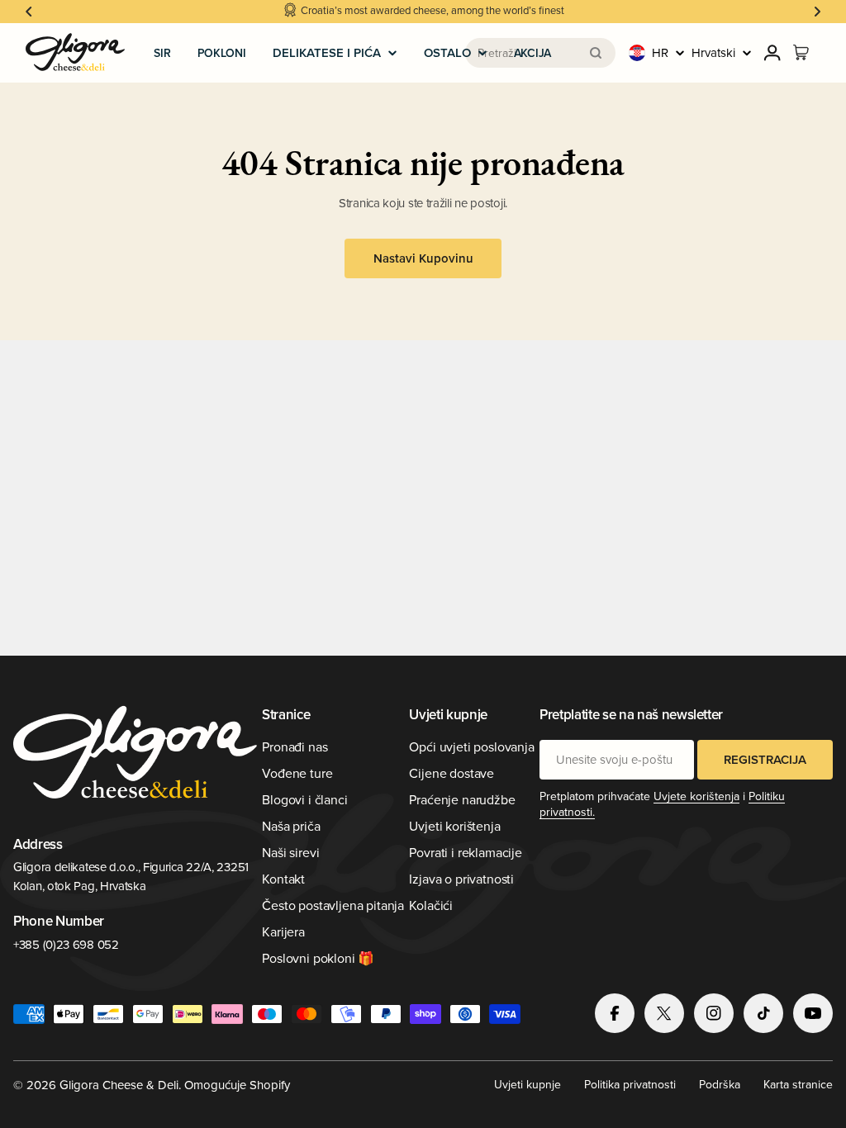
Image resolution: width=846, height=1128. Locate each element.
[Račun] (772, 53)
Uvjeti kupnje (527, 1084)
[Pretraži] (595, 52)
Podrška (719, 1084)
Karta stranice (798, 1084)
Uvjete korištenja (696, 796)
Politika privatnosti (630, 1084)
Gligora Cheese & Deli (118, 1084)
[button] (29, 11)
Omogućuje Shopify (237, 1084)
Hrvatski (713, 52)
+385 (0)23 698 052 (66, 944)
